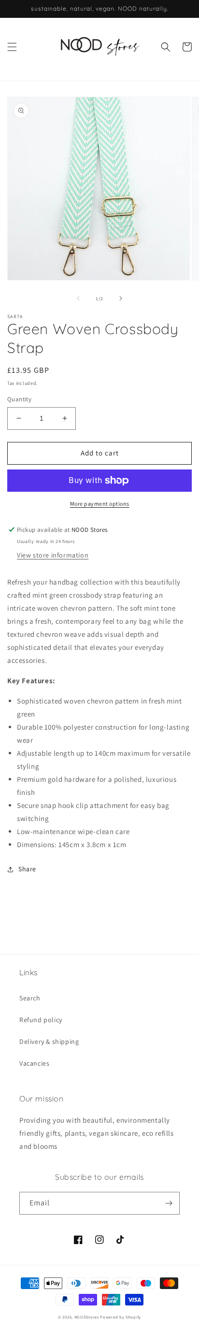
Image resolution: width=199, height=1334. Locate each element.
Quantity (19, 399)
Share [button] (27, 869)
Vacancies (34, 1063)
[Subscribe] (168, 1203)
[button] (12, 47)
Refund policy (40, 1019)
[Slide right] (120, 298)
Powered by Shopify (120, 1316)
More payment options (99, 503)
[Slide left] (78, 298)
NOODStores (86, 1316)
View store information (52, 555)
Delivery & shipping (49, 1041)
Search (30, 998)
